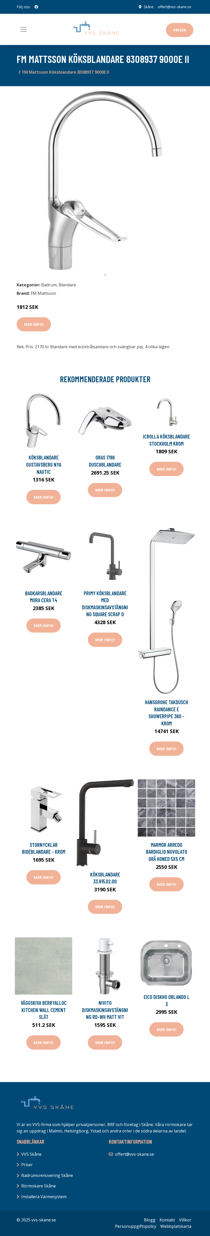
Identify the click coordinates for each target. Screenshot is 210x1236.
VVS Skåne (31, 1154)
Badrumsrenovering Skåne (47, 1175)
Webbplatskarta (175, 1226)
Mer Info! (34, 324)
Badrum (49, 285)
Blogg (149, 1220)
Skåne (149, 6)
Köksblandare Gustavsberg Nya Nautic (43, 464)
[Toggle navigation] (23, 29)
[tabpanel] (105, 180)
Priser (179, 29)
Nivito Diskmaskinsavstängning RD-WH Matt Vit (105, 1009)
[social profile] (36, 7)
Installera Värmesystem (44, 1196)
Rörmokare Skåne (38, 1186)
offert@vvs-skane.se (174, 6)
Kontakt (167, 1220)
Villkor (185, 1220)
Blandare (67, 285)
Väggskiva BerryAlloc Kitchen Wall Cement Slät (44, 1009)
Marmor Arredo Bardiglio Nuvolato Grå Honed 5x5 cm (166, 851)
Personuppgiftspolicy (135, 1226)
